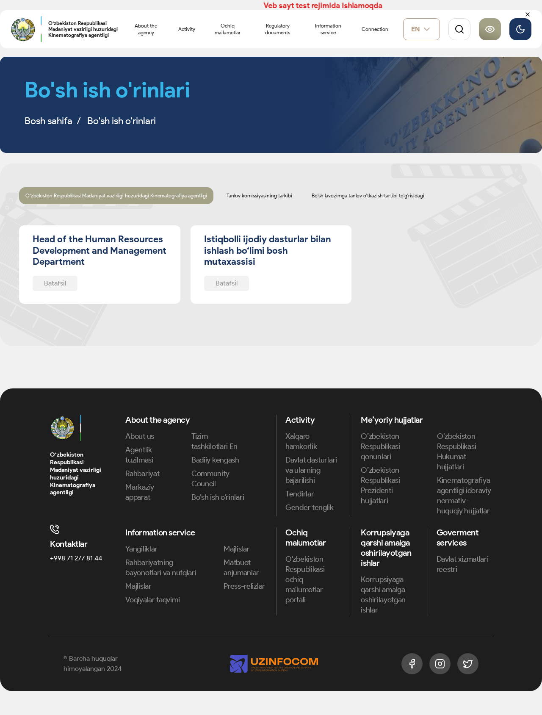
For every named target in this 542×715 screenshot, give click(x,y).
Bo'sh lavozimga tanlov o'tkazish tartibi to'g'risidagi (368, 195)
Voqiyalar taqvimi (152, 599)
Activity (186, 29)
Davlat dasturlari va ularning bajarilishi (311, 470)
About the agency (146, 29)
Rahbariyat (142, 473)
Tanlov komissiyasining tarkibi (259, 195)
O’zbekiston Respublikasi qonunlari (380, 446)
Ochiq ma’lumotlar (228, 29)
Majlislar (138, 586)
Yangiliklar (141, 549)
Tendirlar (299, 494)
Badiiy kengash (215, 460)
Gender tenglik (309, 507)
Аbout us (139, 436)
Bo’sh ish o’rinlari (217, 497)
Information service (328, 29)
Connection (375, 29)
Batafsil (55, 283)
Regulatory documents (277, 29)
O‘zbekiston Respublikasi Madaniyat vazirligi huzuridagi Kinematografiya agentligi (116, 195)
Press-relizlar (244, 586)
